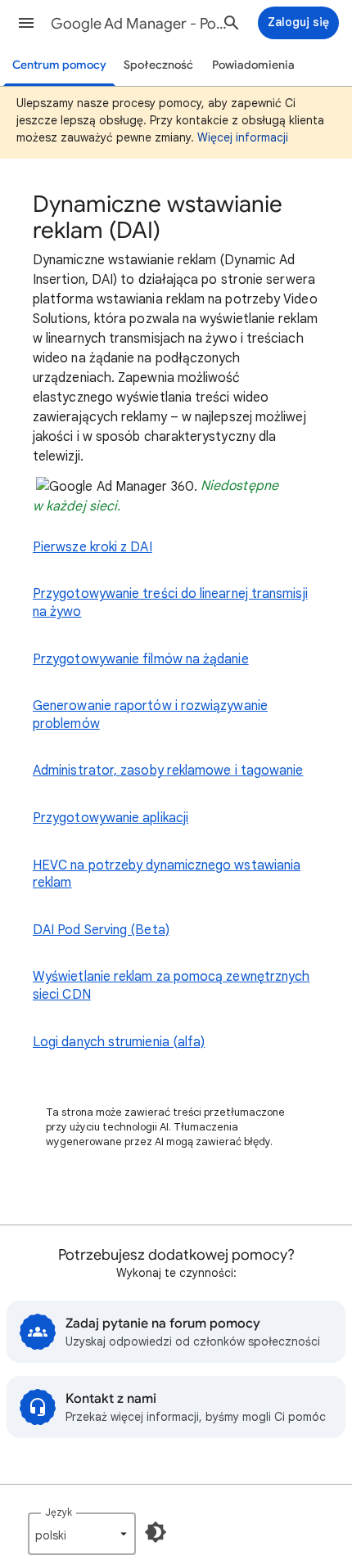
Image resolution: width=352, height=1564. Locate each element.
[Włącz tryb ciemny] (155, 1532)
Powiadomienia (253, 65)
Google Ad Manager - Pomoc (140, 24)
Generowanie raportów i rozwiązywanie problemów (150, 715)
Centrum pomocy (59, 65)
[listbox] (82, 1533)
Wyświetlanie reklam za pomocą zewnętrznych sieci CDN (171, 986)
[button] (26, 23)
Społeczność (158, 65)
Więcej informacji (242, 137)
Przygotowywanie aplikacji (110, 818)
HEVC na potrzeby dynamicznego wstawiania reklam (166, 874)
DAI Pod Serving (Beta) (101, 930)
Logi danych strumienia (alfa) (119, 1042)
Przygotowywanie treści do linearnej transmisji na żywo (170, 603)
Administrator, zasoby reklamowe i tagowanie (168, 770)
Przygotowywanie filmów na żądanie (141, 659)
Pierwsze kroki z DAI (92, 547)
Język (58, 1512)
